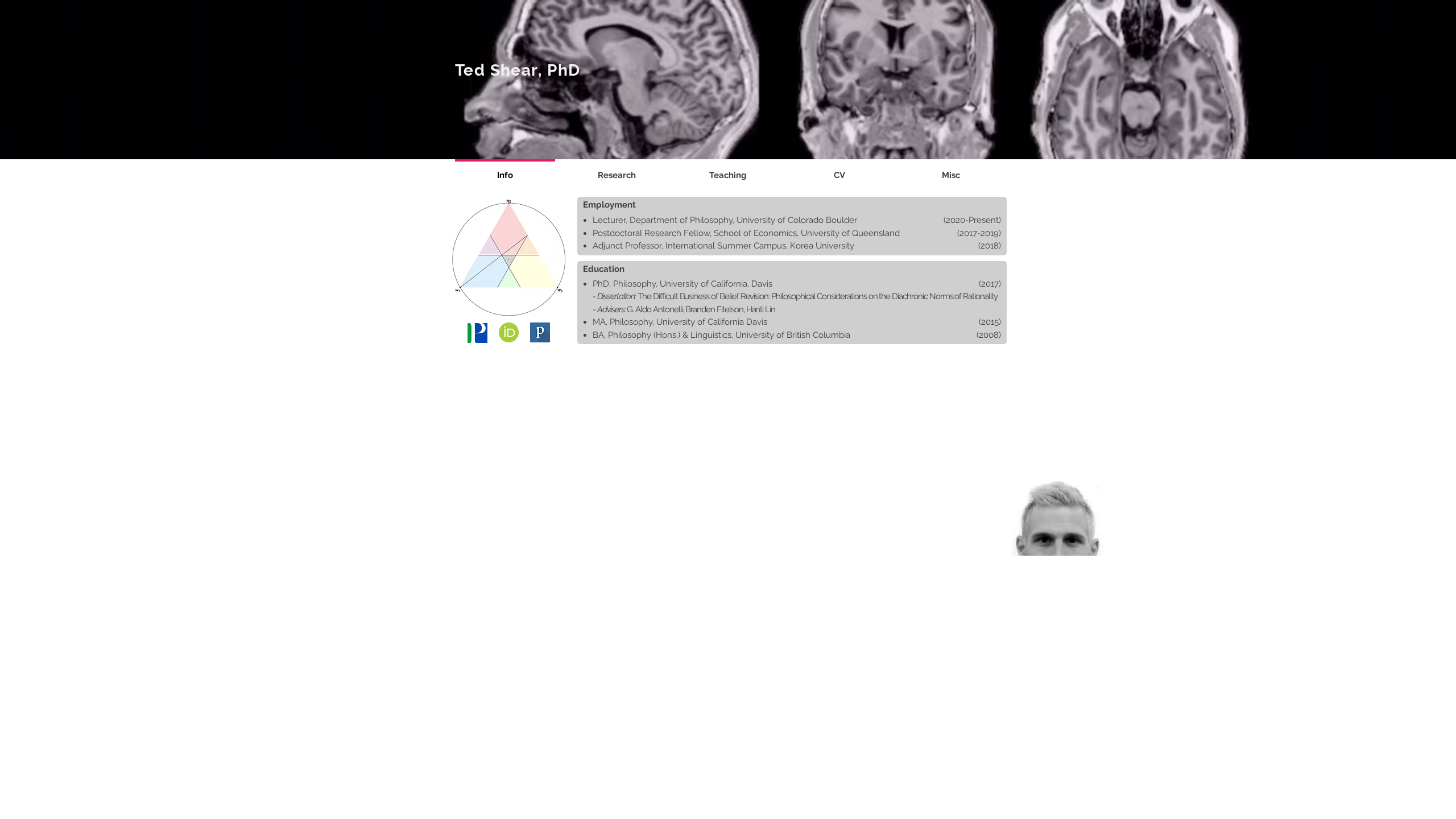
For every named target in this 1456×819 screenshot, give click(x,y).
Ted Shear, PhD (518, 70)
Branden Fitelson (714, 309)
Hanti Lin (761, 309)
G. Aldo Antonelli (654, 309)
